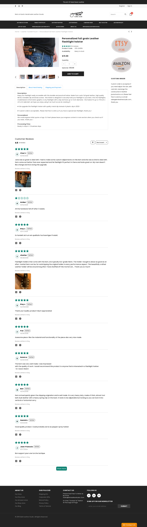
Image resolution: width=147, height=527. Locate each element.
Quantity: (65, 60)
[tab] (21, 87)
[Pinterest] (23, 6)
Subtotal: (65, 68)
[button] (66, 46)
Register (122, 6)
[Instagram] (19, 6)
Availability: (66, 51)
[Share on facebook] (16, 190)
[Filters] (93, 142)
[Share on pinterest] (20, 190)
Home (17, 32)
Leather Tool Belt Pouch (29, 32)
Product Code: (67, 48)
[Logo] (76, 14)
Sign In (130, 6)
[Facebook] (16, 6)
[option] (37, 52)
